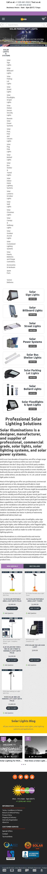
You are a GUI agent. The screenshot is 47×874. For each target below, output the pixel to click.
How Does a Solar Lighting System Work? (36, 761)
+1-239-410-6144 (23, 5)
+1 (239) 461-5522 (23, 801)
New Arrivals (12, 566)
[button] (21, 764)
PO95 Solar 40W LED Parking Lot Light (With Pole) (12, 699)
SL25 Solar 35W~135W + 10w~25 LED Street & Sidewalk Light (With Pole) (12, 650)
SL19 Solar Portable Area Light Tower (35, 600)
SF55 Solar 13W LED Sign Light (35, 646)
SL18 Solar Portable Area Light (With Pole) (12, 600)
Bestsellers (35, 566)
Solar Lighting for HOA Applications (11, 761)
